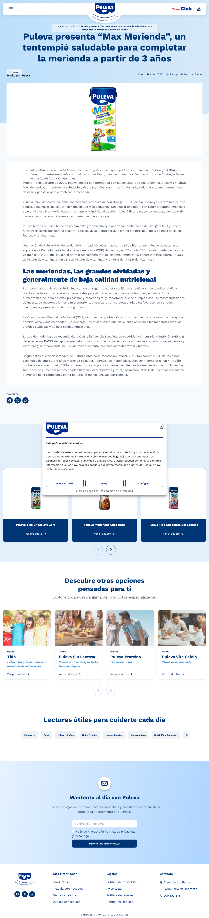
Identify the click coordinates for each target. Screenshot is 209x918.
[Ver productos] (28, 674)
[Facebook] (17, 894)
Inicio (60, 26)
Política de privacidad (120, 831)
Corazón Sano (138, 735)
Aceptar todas (64, 483)
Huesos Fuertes (114, 735)
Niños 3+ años (89, 735)
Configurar (144, 483)
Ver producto (33, 533)
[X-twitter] (25, 894)
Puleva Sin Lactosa (77, 657)
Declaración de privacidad (116, 490)
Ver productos (16, 674)
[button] (161, 426)
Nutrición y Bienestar (165, 735)
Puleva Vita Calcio (179, 657)
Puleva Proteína (125, 657)
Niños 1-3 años (66, 735)
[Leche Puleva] (104, 12)
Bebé (46, 735)
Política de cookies (86, 490)
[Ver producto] (44, 533)
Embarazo (29, 735)
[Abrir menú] (11, 8)
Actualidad (72, 26)
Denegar (105, 483)
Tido (11, 657)
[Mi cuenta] (199, 8)
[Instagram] (32, 894)
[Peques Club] (182, 9)
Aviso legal (82, 836)
